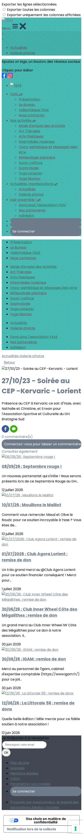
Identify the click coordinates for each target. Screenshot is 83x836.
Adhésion (26, 215)
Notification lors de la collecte (31, 829)
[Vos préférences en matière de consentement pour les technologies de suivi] (76, 829)
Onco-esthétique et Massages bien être (43, 287)
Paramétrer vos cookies (30, 784)
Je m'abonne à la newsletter (26, 738)
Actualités (18, 47)
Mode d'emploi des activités (42, 125)
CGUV (15, 778)
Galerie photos (22, 52)
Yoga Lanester (31, 173)
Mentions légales (24, 773)
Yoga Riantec (30, 178)
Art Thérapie (29, 131)
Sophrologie (29, 168)
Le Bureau (27, 104)
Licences (17, 768)
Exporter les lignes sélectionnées (29, 4)
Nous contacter (32, 115)
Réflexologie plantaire (37, 157)
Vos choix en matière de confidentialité (46, 820)
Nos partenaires (32, 210)
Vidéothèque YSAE (34, 110)
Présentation (29, 99)
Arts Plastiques (31, 136)
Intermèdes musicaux (37, 141)
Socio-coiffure (31, 162)
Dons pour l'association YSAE (42, 205)
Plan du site (19, 762)
